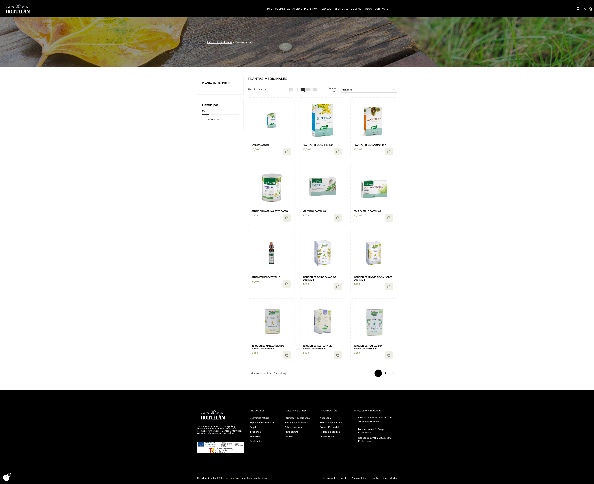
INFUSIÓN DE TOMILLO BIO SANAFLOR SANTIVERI (368, 347)
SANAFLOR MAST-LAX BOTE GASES (270, 211)
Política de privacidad (331, 422)
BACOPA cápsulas (260, 145)
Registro (344, 478)
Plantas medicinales (216, 83)
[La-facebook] (198, 437)
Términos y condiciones (297, 417)
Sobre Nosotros (293, 427)
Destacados (256, 441)
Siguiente (393, 373)
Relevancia (369, 90)
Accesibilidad (327, 436)
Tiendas (288, 436)
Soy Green (255, 436)
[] (287, 151)
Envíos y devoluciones (296, 422)
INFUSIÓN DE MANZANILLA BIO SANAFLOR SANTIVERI (268, 347)
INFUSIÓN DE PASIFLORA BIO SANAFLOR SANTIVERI (318, 347)
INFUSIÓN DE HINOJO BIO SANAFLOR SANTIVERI (373, 278)
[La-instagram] (204, 437)
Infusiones (255, 431)
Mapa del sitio (390, 478)
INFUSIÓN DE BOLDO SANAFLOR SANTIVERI (320, 278)
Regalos (254, 427)
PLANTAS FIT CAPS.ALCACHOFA (370, 145)
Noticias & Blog (359, 478)
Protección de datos (330, 427)
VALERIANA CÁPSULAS (314, 211)
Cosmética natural (259, 417)
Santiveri (212, 119)
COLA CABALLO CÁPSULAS (367, 211)
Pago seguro (291, 431)
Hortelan (229, 478)
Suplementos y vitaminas (263, 422)
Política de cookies (330, 431)
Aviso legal (325, 417)
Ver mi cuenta (329, 478)
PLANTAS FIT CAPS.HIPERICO (318, 145)
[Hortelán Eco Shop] (17, 8)
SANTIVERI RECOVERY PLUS (266, 277)
